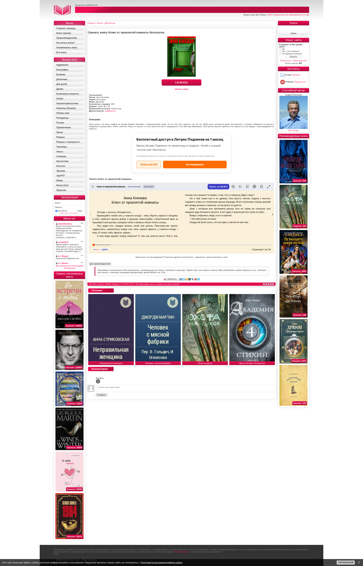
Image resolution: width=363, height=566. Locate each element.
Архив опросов (299, 61)
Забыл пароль (64, 213)
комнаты (160, 284)
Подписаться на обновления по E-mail (291, 15)
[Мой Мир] (189, 279)
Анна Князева (144, 284)
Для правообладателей (100, 264)
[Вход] (98, 381)
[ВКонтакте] (180, 279)
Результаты (286, 61)
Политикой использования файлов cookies (161, 562)
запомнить (62, 211)
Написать (296, 75)
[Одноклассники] (186, 279)
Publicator (115, 284)
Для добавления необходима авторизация (69, 267)
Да (283, 49)
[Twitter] (183, 279)
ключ (152, 284)
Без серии (167, 284)
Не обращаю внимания (292, 54)
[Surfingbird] (198, 279)
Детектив (100, 284)
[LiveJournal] (192, 279)
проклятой (175, 284)
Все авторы (293, 130)
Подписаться (300, 82)
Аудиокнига (110, 111)
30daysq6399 (148, 163)
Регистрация (73, 213)
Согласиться (345, 562)
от (155, 284)
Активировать (195, 164)
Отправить (101, 395)
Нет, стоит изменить (291, 51)
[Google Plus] (195, 279)
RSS (270, 15)
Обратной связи (181, 552)
